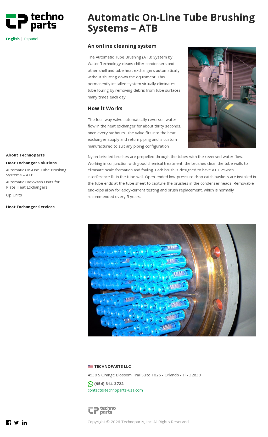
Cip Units (14, 195)
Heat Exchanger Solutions (31, 162)
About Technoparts (25, 155)
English (13, 38)
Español (31, 38)
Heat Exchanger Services (30, 206)
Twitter (16, 422)
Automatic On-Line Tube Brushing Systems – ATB (36, 172)
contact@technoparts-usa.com (115, 390)
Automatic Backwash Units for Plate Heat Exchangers (33, 184)
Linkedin (24, 422)
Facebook (8, 422)
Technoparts (35, 22)
